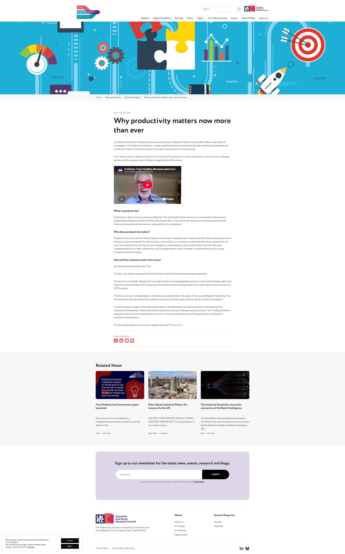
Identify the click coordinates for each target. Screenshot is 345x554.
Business (179, 18)
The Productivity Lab (217, 18)
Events (234, 18)
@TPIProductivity (174, 325)
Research (145, 18)
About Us (263, 18)
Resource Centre (113, 97)
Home (98, 97)
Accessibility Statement (123, 548)
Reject (70, 546)
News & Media (248, 18)
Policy (190, 18)
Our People (180, 526)
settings (31, 547)
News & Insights (132, 97)
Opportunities (181, 534)
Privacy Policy (199, 482)
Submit (216, 474)
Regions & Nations (162, 18)
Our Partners (180, 530)
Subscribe (218, 526)
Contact (218, 521)
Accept (70, 540)
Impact (200, 18)
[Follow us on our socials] (241, 548)
